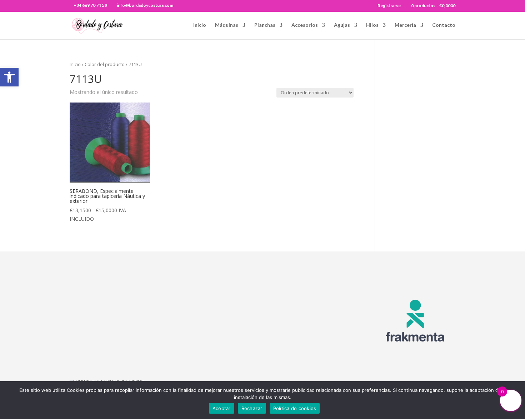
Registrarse (389, 6)
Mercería (405, 25)
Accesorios (304, 25)
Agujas (342, 25)
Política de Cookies (321, 335)
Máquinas (226, 25)
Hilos (372, 25)
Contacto (443, 25)
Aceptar (221, 408)
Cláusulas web (315, 298)
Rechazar (251, 408)
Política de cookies (294, 408)
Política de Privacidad (323, 345)
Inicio (199, 25)
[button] (9, 77)
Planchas (264, 25)
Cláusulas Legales (320, 307)
